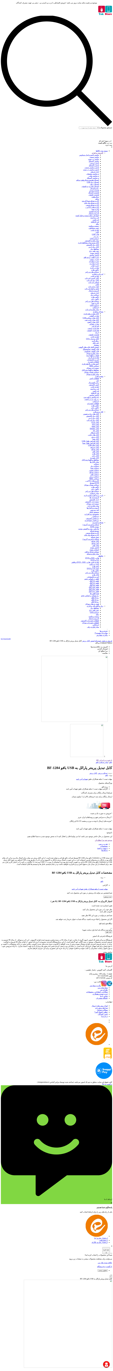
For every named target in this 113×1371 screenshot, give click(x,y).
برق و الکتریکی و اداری (95, 606)
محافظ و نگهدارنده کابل (90, 370)
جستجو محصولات (105, 128)
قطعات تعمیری (93, 362)
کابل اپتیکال (94, 433)
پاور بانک (96, 343)
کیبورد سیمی (94, 163)
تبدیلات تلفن (94, 474)
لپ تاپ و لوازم (97, 274)
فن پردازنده (94, 218)
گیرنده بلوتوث (94, 211)
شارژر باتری (94, 268)
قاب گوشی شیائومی (91, 351)
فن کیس (96, 220)
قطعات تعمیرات (93, 403)
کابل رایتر (95, 456)
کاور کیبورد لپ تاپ (92, 278)
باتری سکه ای (94, 261)
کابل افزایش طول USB (90, 441)
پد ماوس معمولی (92, 174)
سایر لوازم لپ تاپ (92, 309)
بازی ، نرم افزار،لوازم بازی (93, 495)
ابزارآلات (96, 307)
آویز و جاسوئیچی (93, 360)
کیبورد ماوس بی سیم (91, 170)
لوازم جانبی (94, 230)
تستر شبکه (95, 537)
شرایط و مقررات (101, 1008)
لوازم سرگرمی (93, 357)
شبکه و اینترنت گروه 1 (91, 525)
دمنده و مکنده (94, 226)
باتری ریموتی (94, 259)
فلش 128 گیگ (94, 587)
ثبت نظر (108, 932)
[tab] (54, 844)
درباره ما (104, 1016)
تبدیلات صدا (94, 468)
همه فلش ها (94, 593)
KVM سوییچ (94, 483)
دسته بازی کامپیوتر (92, 502)
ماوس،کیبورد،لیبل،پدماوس (89, 155)
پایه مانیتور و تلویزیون (91, 397)
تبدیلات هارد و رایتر (92, 272)
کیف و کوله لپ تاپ (92, 289)
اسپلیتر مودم (94, 550)
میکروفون (95, 197)
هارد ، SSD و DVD (92, 558)
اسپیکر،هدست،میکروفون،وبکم (87, 180)
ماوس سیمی (94, 157)
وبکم (97, 199)
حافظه (100, 556)
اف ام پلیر (95, 326)
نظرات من (104, 990)
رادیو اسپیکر (94, 188)
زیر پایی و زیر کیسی (91, 399)
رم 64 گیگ (95, 602)
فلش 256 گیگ (94, 589)
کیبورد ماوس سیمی (91, 167)
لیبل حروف (95, 172)
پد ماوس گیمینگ (93, 178)
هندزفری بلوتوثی (93, 330)
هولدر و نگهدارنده (92, 355)
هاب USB (95, 234)
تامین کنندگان (103, 1014)
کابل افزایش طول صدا (90, 443)
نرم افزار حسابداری (92, 520)
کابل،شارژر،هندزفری (91, 314)
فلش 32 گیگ (94, 583)
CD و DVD (95, 560)
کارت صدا (95, 209)
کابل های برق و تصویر (91, 414)
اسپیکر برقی (94, 184)
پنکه (97, 224)
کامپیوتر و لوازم (97, 153)
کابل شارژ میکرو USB (91, 318)
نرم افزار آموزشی (92, 518)
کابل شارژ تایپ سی (92, 320)
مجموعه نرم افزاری (91, 514)
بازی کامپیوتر (94, 499)
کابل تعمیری (94, 458)
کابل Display (94, 428)
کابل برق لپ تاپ (93, 280)
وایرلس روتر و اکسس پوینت (88, 529)
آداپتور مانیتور (94, 255)
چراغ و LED (94, 238)
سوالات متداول (102, 1010)
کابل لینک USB (93, 445)
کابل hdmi (95, 426)
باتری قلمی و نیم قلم (91, 257)
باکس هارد (95, 270)
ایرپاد (97, 332)
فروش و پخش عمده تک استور (101, 641)
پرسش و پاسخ (102, 848)
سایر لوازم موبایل (92, 353)
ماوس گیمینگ (94, 161)
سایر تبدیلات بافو (102, 762)
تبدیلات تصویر (94, 470)
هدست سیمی (94, 190)
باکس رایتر (95, 299)
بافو (106, 775)
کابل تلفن (95, 451)
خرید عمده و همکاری (100, 994)
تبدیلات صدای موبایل (91, 372)
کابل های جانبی (93, 435)
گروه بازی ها (94, 497)
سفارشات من (103, 988)
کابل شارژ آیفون (93, 322)
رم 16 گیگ (95, 598)
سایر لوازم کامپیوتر (92, 241)
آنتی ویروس (94, 510)
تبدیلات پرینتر (94, 477)
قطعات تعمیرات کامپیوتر (90, 621)
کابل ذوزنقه (94, 447)
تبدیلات (96, 464)
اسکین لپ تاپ (93, 282)
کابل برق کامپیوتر (92, 245)
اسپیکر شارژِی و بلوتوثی (90, 186)
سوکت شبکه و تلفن (92, 552)
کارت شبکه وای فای (91, 203)
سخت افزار (99, 376)
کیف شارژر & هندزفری (90, 364)
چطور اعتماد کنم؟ (101, 1012)
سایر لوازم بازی (93, 506)
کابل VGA (95, 422)
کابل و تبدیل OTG (92, 339)
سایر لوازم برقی (93, 627)
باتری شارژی (94, 264)
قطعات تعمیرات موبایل (90, 623)
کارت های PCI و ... (92, 207)
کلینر (97, 232)
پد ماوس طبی (94, 176)
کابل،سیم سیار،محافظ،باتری (88, 243)
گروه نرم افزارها (93, 508)
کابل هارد (95, 454)
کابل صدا (95, 439)
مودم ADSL (94, 527)
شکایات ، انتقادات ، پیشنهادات (97, 992)
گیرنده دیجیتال (94, 213)
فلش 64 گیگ (94, 585)
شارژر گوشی (94, 316)
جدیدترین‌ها (104, 631)
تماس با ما (104, 996)
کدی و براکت (94, 564)
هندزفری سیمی (93, 328)
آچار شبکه (95, 543)
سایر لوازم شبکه (93, 554)
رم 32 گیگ (95, 600)
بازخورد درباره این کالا (104, 760)
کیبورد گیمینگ (94, 165)
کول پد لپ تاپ (93, 286)
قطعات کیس (94, 378)
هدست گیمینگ (93, 193)
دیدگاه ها (104, 850)
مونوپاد (96, 345)
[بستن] (111, 1253)
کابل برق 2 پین (93, 247)
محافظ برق (94, 249)
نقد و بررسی (103, 844)
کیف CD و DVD (93, 568)
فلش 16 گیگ (94, 581)
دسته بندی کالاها (102, 151)
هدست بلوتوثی (93, 195)
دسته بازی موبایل (92, 368)
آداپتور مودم (94, 253)
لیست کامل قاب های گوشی (88, 347)
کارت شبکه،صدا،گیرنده (90, 201)
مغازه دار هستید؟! (101, 633)
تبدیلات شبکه (94, 472)
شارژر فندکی (94, 324)
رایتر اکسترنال (93, 383)
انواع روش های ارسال (100, 1006)
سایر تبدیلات (94, 493)
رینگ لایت (95, 341)
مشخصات (104, 846)
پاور (97, 380)
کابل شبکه (95, 449)
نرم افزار (95, 516)
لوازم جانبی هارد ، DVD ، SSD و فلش (85, 562)
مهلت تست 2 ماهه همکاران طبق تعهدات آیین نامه (90, 889)
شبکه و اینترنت (97, 522)
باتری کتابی (95, 266)
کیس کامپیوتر (94, 385)
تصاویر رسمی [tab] (102, 1270)
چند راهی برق (94, 251)
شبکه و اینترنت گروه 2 (91, 539)
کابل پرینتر (95, 437)
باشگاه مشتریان (102, 998)
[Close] (111, 928)
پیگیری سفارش (102, 635)
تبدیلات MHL (94, 366)
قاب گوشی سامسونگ (91, 349)
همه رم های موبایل (92, 604)
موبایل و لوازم (98, 312)
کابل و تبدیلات (98, 412)
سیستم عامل (94, 512)
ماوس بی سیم (93, 159)
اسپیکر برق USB (93, 182)
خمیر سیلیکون (94, 228)
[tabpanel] (56, 1321)
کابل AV (96, 431)
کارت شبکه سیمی (92, 205)
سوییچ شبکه (94, 531)
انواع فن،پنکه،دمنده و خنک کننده (87, 216)
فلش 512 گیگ (94, 591)
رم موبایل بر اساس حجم (90, 596)
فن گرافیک (95, 222)
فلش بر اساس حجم (91, 579)
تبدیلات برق (95, 295)
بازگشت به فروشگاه (104, 1266)
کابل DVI (95, 424)
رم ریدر (96, 236)
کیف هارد (95, 566)
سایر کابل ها (94, 462)
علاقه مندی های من (105, 1263)
